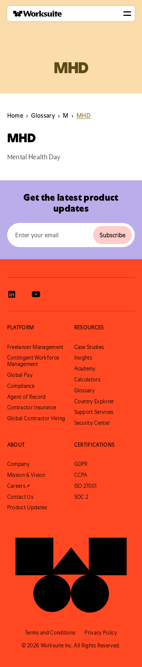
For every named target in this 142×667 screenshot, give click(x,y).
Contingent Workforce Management (33, 360)
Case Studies (89, 347)
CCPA (80, 475)
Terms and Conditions (50, 632)
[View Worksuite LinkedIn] (11, 294)
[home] (34, 14)
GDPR (81, 464)
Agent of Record (26, 396)
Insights (83, 357)
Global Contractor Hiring (36, 418)
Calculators (87, 379)
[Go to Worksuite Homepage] (71, 571)
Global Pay (20, 375)
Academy (85, 368)
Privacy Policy (100, 632)
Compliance (20, 386)
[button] (127, 13)
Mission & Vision (26, 475)
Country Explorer (94, 401)
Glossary (84, 390)
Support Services (94, 412)
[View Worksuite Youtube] (36, 294)
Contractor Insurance (31, 407)
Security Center (92, 423)
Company (18, 464)
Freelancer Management (35, 347)
